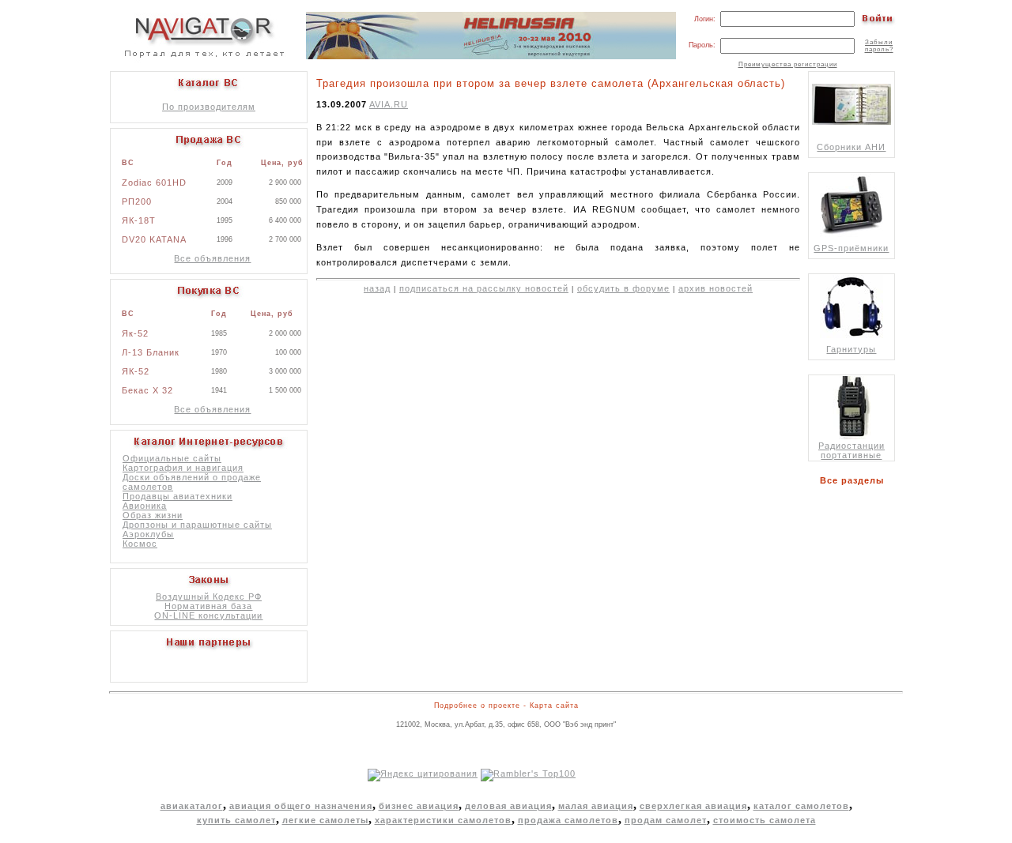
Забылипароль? (879, 46)
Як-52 (135, 333)
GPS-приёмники (851, 248)
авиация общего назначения (300, 806)
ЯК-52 (135, 371)
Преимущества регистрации (787, 64)
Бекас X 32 (147, 390)
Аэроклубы (148, 534)
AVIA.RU (388, 104)
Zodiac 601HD (154, 182)
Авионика (145, 505)
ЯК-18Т (139, 220)
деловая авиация (508, 806)
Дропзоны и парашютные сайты (197, 524)
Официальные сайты (172, 458)
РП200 (137, 201)
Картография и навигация (183, 467)
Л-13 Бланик (150, 352)
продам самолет (666, 820)
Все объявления (212, 258)
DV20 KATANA (154, 239)
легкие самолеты (325, 820)
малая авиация (595, 806)
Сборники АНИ (851, 147)
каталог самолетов (801, 806)
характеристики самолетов (443, 820)
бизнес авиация (419, 806)
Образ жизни (153, 515)
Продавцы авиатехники (177, 496)
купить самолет (236, 820)
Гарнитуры (851, 349)
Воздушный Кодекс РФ (209, 596)
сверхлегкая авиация (693, 806)
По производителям (208, 106)
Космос (140, 543)
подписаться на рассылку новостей (483, 288)
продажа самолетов (568, 820)
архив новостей (715, 288)
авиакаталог (191, 806)
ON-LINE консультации (208, 615)
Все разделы (855, 480)
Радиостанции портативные (851, 450)
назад (377, 288)
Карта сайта (554, 705)
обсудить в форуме (623, 288)
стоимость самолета (764, 820)
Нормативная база (208, 606)
